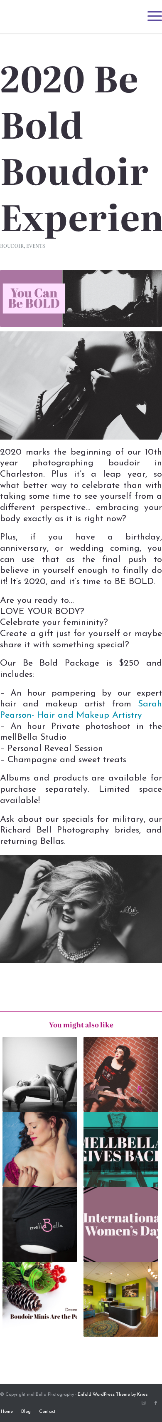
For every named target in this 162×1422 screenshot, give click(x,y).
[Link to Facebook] (156, 1403)
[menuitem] (150, 16)
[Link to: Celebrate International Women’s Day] (121, 1224)
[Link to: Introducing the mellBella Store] (40, 1224)
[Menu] (150, 16)
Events (35, 245)
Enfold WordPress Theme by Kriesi (113, 1394)
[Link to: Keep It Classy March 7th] (121, 1299)
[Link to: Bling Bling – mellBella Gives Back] (121, 1149)
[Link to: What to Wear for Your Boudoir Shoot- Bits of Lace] (40, 1149)
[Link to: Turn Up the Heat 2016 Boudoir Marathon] (40, 1074)
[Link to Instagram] (143, 1403)
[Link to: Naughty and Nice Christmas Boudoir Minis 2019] (40, 1299)
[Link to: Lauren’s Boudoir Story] (121, 1074)
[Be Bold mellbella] (81, 298)
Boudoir (12, 245)
